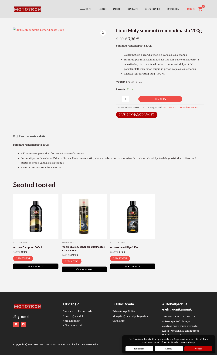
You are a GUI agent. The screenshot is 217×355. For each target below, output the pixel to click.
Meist (116, 9)
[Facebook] (23, 324)
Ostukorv (172, 9)
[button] (103, 33)
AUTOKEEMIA (171, 107)
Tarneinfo (118, 320)
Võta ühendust (71, 320)
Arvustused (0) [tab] (36, 136)
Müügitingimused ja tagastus (130, 315)
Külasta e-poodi (72, 325)
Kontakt (132, 9)
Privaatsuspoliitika (123, 311)
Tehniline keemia (189, 107)
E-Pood (102, 9)
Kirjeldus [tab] (18, 136)
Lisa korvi (160, 99)
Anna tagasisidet (73, 315)
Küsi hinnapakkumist (136, 114)
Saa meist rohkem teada (77, 311)
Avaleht (85, 9)
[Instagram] (16, 324)
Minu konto (152, 9)
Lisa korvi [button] (23, 258)
